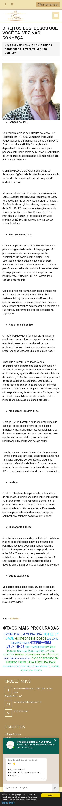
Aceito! (50, 795)
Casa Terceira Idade (41, 662)
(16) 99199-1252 (49, 5)
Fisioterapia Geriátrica (29, 650)
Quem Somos (13, 734)
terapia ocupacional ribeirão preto (37, 654)
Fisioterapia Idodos (35, 647)
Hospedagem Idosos (30, 638)
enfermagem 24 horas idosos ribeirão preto (26, 666)
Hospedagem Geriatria (23, 634)
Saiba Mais (8, 802)
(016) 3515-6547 (21, 711)
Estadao (14, 618)
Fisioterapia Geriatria (17, 658)
